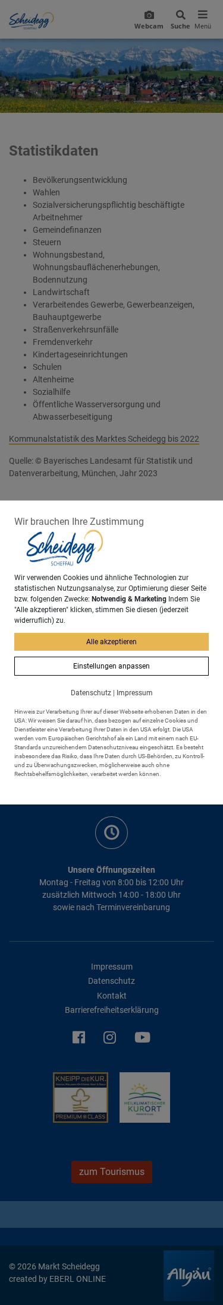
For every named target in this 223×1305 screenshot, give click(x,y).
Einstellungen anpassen (111, 666)
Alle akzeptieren (111, 642)
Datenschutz (91, 693)
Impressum (135, 693)
